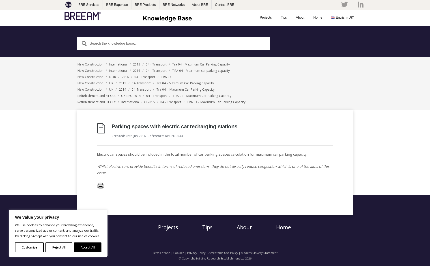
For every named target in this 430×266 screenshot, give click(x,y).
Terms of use (161, 253)
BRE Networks (174, 5)
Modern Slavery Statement (259, 253)
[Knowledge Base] (129, 16)
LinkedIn (360, 4)
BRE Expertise (117, 5)
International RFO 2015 (138, 102)
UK (111, 83)
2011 (122, 83)
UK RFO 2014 (131, 96)
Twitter (344, 4)
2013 (136, 64)
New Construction (90, 64)
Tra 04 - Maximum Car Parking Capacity (201, 64)
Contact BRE (224, 5)
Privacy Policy (196, 253)
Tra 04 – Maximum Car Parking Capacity (185, 89)
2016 (136, 70)
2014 (122, 89)
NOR (112, 77)
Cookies (178, 253)
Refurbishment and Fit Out (96, 96)
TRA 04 (166, 77)
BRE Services (88, 5)
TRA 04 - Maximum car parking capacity (201, 70)
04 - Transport (156, 64)
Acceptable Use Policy (223, 253)
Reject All (59, 247)
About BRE (200, 5)
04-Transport (141, 83)
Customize (29, 247)
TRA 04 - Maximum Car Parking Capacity (202, 96)
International (118, 64)
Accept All (88, 247)
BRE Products (145, 5)
